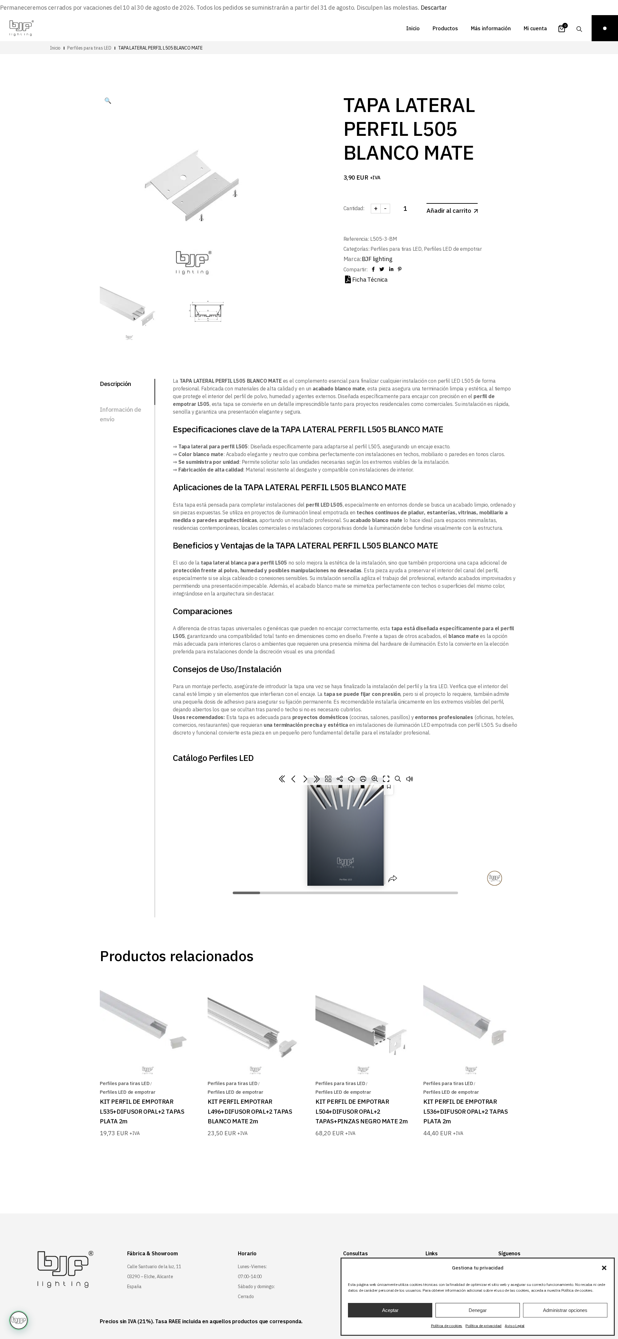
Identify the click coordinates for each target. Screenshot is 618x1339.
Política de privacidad (483, 1325)
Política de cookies (447, 1325)
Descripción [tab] (115, 384)
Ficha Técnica (370, 279)
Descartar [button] (434, 7)
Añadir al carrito (448, 210)
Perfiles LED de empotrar (453, 249)
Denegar (478, 1310)
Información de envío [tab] (120, 414)
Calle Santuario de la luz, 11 (154, 1266)
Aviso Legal (514, 1325)
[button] (604, 1268)
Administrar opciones (565, 1310)
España (134, 1286)
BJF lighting (377, 259)
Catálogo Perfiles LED (213, 757)
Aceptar (390, 1310)
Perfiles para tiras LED (396, 249)
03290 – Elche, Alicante (150, 1276)
